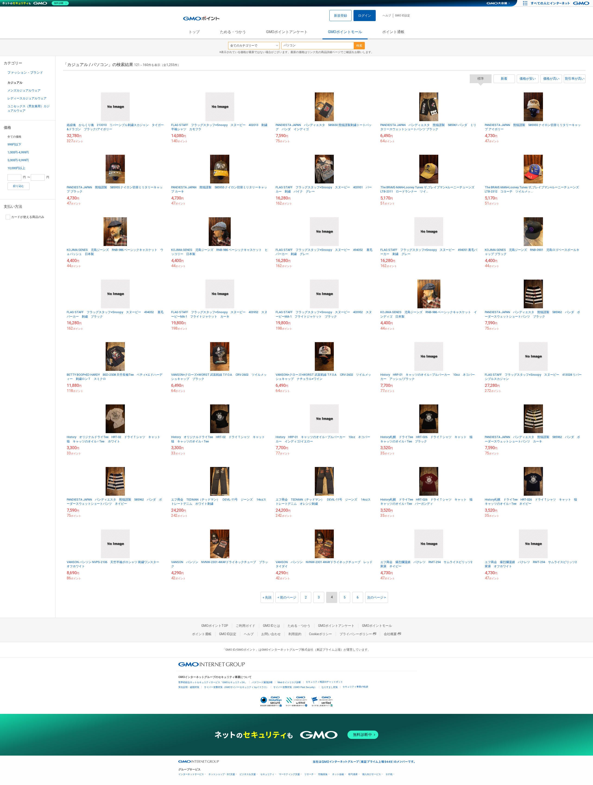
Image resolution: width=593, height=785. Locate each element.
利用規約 (294, 634)
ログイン (364, 15)
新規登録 (340, 15)
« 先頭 (267, 597)
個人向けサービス (371, 774)
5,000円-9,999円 (18, 160)
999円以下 (14, 144)
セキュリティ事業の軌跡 (355, 686)
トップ (194, 32)
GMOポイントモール (345, 32)
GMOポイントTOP (214, 625)
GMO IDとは (271, 625)
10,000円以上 (16, 168)
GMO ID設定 (402, 15)
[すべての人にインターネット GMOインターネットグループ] (560, 3)
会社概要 (390, 634)
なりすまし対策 (330, 687)
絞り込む (18, 186)
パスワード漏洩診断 (262, 682)
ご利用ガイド (245, 625)
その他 (388, 774)
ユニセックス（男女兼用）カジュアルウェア (28, 108)
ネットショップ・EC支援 (221, 774)
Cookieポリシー (320, 634)
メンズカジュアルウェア (24, 90)
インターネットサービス (191, 774)
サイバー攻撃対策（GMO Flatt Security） (295, 687)
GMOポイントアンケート (287, 32)
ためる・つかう (233, 32)
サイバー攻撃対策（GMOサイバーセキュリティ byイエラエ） (236, 687)
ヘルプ (387, 15)
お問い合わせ (271, 634)
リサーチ (309, 774)
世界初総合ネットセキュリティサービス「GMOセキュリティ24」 (212, 682)
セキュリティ (267, 774)
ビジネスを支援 (248, 774)
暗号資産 (353, 774)
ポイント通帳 (393, 32)
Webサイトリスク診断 (289, 682)
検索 (359, 45)
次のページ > (376, 597)
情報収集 (323, 774)
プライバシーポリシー (356, 634)
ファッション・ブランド (25, 72)
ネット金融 (338, 774)
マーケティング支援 (289, 774)
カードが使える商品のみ (27, 217)
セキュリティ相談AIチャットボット (324, 682)
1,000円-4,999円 (18, 152)
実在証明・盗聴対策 (188, 687)
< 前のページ (287, 597)
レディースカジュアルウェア (27, 98)
